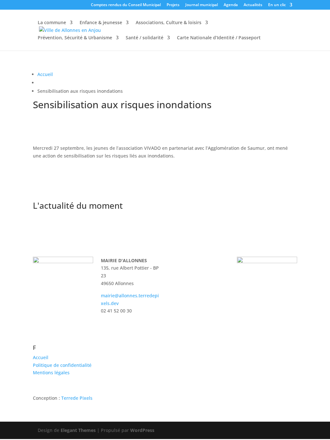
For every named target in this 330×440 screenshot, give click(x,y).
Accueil (45, 74)
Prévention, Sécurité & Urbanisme (75, 38)
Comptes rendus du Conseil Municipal (126, 5)
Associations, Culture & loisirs (168, 22)
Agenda (231, 5)
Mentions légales (51, 372)
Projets (173, 5)
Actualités (253, 5)
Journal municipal (201, 5)
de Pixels (76, 398)
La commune (52, 22)
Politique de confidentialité (62, 365)
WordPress (142, 430)
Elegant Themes (78, 430)
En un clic (277, 5)
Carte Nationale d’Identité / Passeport (219, 38)
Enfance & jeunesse (101, 22)
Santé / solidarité (144, 38)
